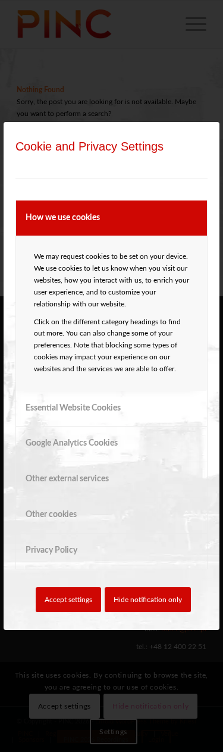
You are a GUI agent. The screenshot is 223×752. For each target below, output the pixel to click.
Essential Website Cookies (73, 408)
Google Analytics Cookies (72, 443)
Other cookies (51, 514)
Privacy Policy (51, 550)
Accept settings (68, 599)
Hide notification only (148, 599)
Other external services (67, 479)
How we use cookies (63, 218)
